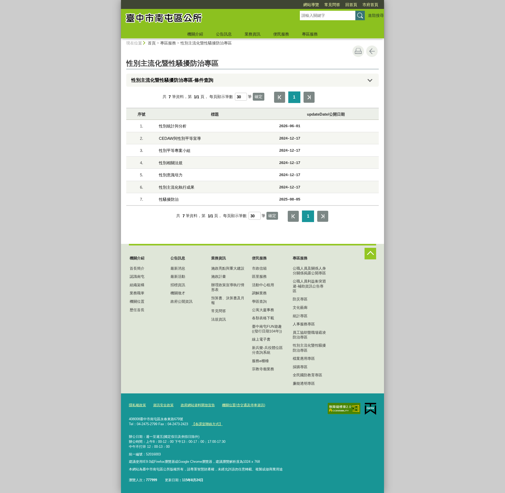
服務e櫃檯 (260, 361)
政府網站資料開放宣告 (198, 405)
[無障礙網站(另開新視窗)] (344, 408)
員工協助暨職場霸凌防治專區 (309, 334)
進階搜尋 (376, 15)
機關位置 (137, 301)
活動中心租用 (263, 285)
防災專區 (300, 299)
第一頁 (279, 97)
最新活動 (177, 276)
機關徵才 (177, 293)
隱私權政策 (137, 405)
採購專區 (300, 367)
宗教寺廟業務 (263, 369)
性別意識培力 (171, 175)
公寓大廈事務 (263, 310)
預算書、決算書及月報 (227, 300)
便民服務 (281, 34)
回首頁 (351, 4)
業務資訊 (252, 34)
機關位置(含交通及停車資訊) (243, 405)
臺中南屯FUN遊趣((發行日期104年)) (267, 328)
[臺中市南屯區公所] (204, 19)
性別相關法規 (171, 163)
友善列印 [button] (358, 51)
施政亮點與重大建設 (227, 268)
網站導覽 (311, 4)
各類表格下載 (263, 318)
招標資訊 (177, 285)
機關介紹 (195, 34)
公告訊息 (224, 34)
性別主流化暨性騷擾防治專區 (206, 43)
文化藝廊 (300, 307)
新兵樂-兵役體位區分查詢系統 (267, 350)
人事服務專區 (304, 324)
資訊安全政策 (163, 405)
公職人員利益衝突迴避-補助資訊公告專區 (309, 286)
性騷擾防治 (169, 199)
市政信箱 (259, 268)
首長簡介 (137, 268)
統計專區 (300, 316)
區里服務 (259, 276)
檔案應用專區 (304, 358)
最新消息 (177, 268)
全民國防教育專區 (307, 375)
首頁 (152, 43)
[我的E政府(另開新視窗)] (370, 409)
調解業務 (259, 293)
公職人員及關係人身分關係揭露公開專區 (309, 270)
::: (118, 2)
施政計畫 (218, 276)
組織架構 (137, 285)
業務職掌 (137, 293)
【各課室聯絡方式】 (207, 424)
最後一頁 (309, 97)
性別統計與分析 (172, 126)
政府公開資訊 (181, 301)
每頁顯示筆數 (221, 97)
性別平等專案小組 (174, 150)
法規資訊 (218, 319)
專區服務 (310, 34)
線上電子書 (261, 339)
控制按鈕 (370, 253)
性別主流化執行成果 (176, 187)
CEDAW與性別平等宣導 (180, 138)
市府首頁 (370, 4)
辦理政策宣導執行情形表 (227, 287)
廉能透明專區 (304, 383)
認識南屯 (137, 276)
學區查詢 (259, 301)
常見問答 (332, 4)
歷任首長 (137, 310)
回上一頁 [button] (372, 51)
